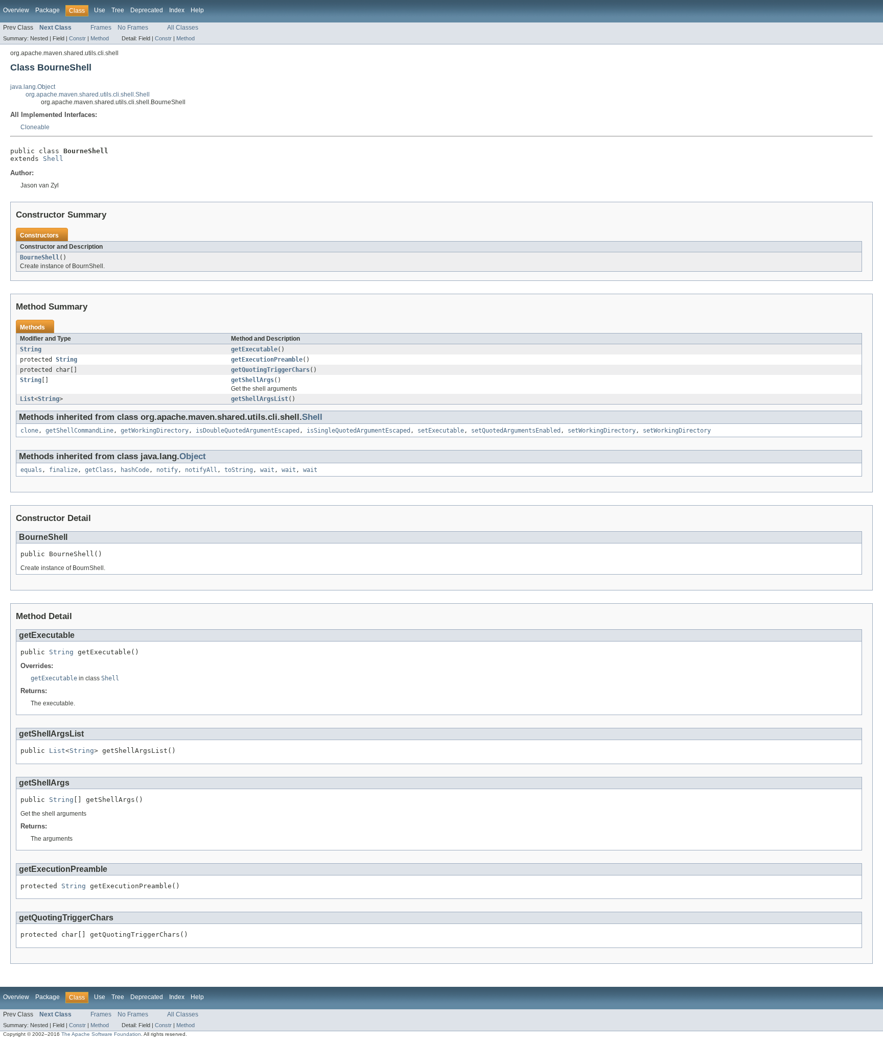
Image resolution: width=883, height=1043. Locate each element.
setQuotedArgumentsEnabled (516, 430)
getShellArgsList (259, 398)
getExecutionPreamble (267, 359)
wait (267, 469)
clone (29, 430)
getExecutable (254, 349)
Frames (100, 27)
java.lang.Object (32, 86)
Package (47, 10)
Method (99, 38)
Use (99, 10)
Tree (117, 10)
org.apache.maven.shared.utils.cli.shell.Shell (88, 94)
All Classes (182, 27)
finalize (63, 469)
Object (192, 456)
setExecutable (440, 430)
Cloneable (35, 127)
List (27, 398)
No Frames (133, 27)
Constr (77, 38)
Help (197, 10)
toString (238, 469)
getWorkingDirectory (155, 430)
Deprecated (146, 10)
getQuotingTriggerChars (270, 369)
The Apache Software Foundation (101, 1034)
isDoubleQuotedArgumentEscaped (247, 430)
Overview (16, 10)
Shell (53, 158)
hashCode (135, 469)
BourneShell (39, 257)
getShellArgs (252, 380)
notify (167, 469)
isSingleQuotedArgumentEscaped (358, 430)
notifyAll (201, 469)
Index (176, 10)
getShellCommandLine (79, 430)
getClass (99, 469)
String (30, 349)
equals (31, 469)
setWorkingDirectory (602, 430)
